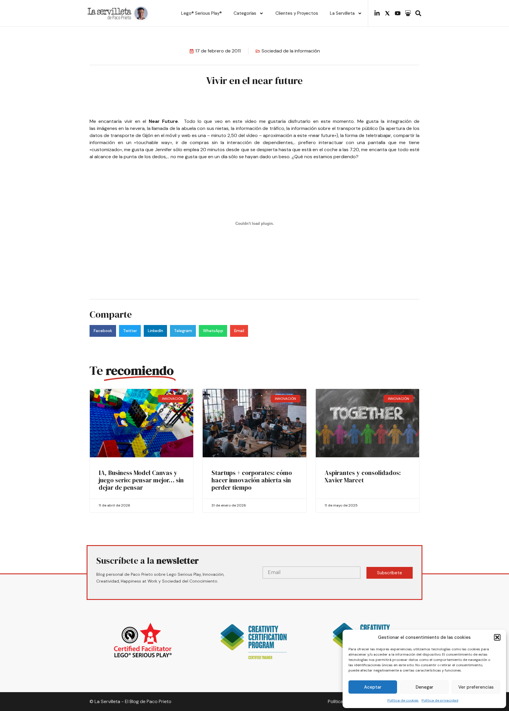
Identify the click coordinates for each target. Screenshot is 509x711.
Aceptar (372, 687)
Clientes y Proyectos (296, 13)
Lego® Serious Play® (201, 13)
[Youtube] (398, 13)
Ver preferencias (476, 687)
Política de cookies (403, 700)
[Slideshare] (408, 13)
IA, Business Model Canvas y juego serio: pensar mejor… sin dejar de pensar (141, 480)
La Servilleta (342, 13)
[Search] (418, 13)
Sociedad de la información (291, 51)
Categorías (245, 13)
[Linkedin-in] (377, 13)
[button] (497, 637)
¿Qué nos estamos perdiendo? (325, 157)
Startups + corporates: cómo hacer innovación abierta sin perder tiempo (251, 480)
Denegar (424, 687)
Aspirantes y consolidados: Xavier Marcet (363, 476)
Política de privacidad (440, 700)
